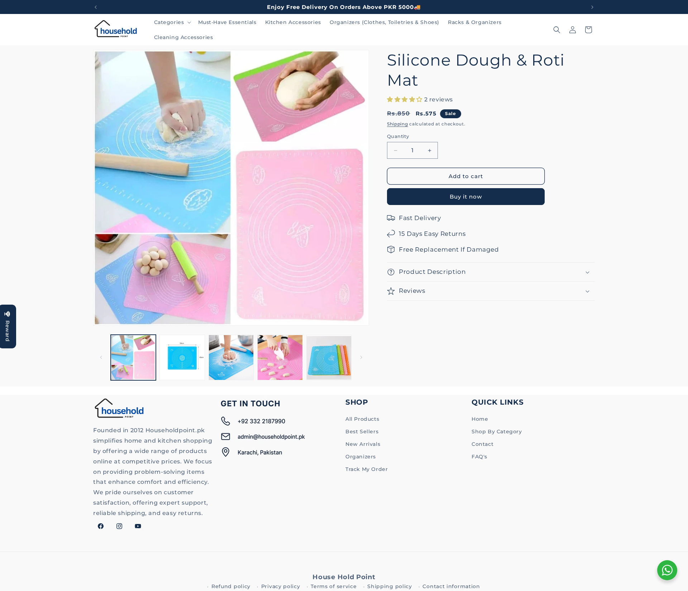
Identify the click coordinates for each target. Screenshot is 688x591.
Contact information (451, 586)
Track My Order (366, 469)
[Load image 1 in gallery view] (133, 357)
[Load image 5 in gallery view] (329, 357)
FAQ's (479, 456)
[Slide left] (101, 357)
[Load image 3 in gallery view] (231, 357)
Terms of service (334, 586)
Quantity (398, 136)
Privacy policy (280, 586)
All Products (362, 419)
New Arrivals (362, 444)
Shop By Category (497, 431)
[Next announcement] (592, 7)
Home (480, 419)
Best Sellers (361, 431)
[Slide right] (361, 357)
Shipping (397, 124)
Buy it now (466, 196)
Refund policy (230, 586)
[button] (172, 22)
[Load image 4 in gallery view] (279, 357)
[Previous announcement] (96, 7)
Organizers (360, 456)
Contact (482, 444)
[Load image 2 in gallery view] (182, 357)
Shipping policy (389, 586)
